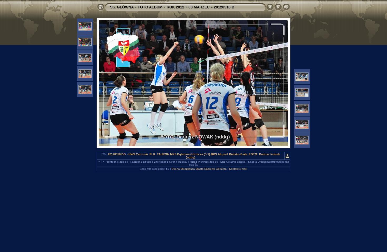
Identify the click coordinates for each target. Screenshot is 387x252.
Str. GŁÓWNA (121, 7)
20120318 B (224, 7)
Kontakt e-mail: (238, 168)
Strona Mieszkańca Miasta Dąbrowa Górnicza (199, 168)
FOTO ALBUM (150, 7)
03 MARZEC (199, 7)
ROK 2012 (175, 7)
